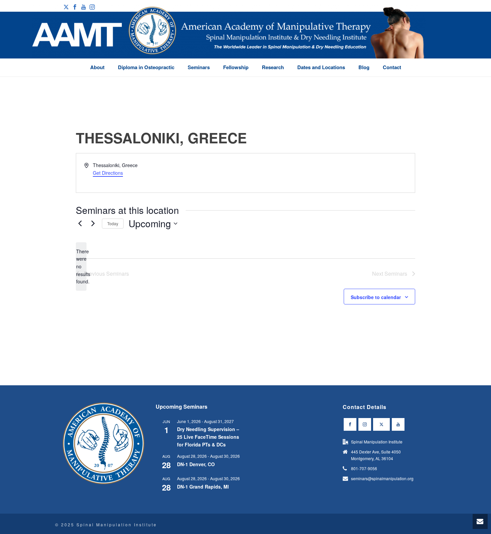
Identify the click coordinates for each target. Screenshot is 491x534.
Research (273, 67)
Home (402, 78)
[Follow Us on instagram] (364, 424)
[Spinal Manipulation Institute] (229, 40)
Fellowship (236, 67)
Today (112, 223)
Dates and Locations (321, 67)
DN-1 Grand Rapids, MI (203, 486)
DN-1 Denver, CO (196, 464)
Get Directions (108, 172)
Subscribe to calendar (376, 297)
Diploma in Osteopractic (146, 67)
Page (417, 78)
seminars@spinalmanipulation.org (382, 478)
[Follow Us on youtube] (398, 424)
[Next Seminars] (93, 224)
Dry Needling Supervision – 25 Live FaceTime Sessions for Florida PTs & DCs (208, 436)
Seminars (199, 67)
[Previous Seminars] (80, 224)
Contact (392, 67)
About (97, 67)
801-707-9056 (364, 468)
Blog (363, 67)
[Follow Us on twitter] (381, 424)
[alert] (81, 266)
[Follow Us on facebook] (350, 424)
